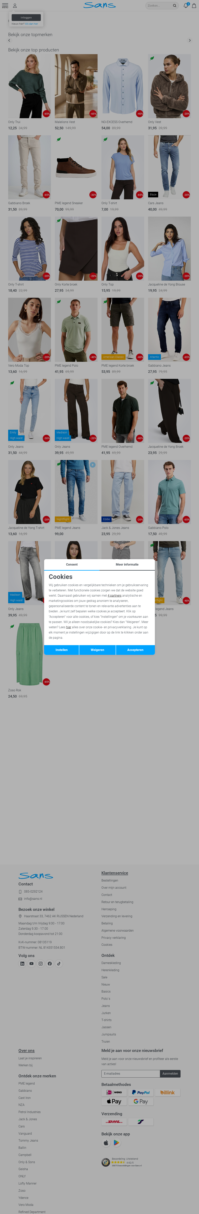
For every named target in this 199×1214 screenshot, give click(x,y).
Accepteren (135, 650)
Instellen (62, 650)
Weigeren (97, 650)
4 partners (114, 595)
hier (68, 627)
